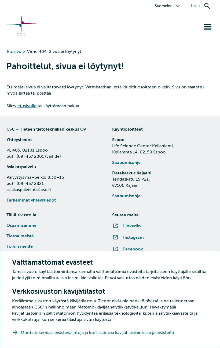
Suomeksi (163, 6)
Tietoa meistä (20, 236)
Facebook (133, 249)
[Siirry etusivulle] (21, 34)
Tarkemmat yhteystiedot (31, 200)
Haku (195, 6)
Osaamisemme (21, 225)
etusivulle (26, 105)
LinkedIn (132, 226)
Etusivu (14, 51)
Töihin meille (19, 246)
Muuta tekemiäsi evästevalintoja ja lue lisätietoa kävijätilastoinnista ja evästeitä (98, 332)
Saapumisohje (126, 162)
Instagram (133, 237)
